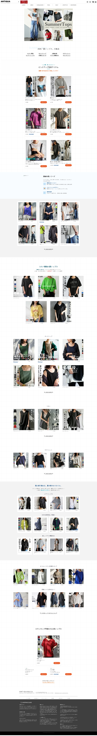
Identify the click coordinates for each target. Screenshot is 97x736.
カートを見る (28, 698)
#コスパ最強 (30, 53)
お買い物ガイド (36, 698)
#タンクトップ (42, 53)
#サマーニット (66, 53)
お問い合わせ (60, 698)
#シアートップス (30, 55)
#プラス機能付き (54, 55)
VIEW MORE (48, 249)
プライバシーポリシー (44, 698)
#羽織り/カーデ (42, 55)
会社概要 (52, 698)
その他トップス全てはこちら (48, 613)
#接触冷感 (54, 53)
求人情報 (68, 698)
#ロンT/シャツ (66, 55)
